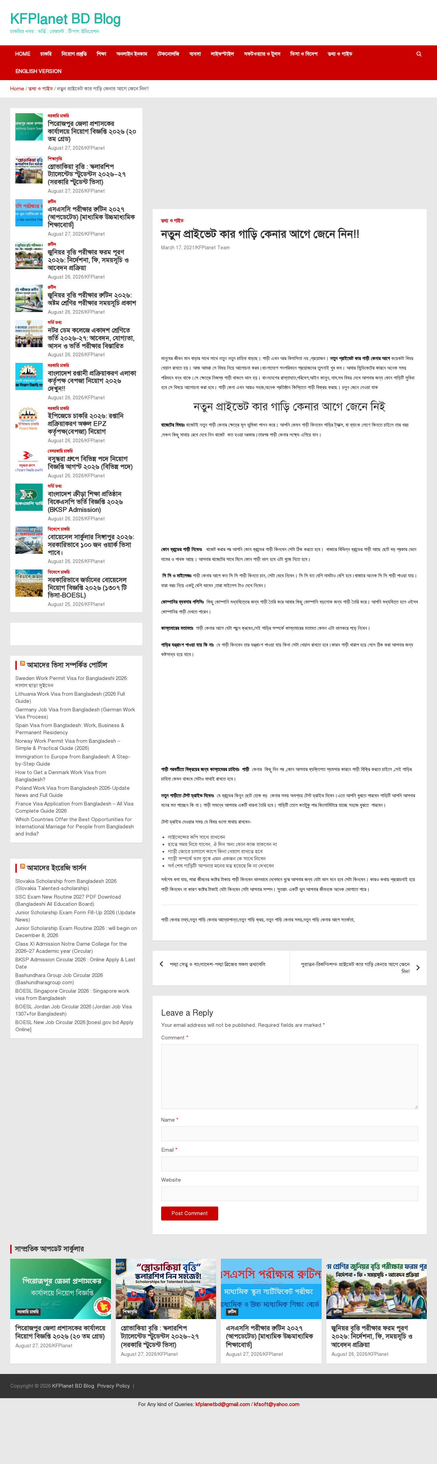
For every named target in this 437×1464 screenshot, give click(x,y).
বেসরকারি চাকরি (60, 451)
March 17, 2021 (178, 248)
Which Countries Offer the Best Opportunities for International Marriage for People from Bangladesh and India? (74, 826)
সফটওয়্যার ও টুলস (262, 54)
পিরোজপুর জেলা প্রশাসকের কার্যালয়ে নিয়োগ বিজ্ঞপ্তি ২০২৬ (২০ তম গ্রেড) (92, 131)
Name (170, 1120)
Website (171, 1180)
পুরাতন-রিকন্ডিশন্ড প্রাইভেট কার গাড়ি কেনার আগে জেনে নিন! (355, 968)
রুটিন (52, 201)
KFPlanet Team (213, 248)
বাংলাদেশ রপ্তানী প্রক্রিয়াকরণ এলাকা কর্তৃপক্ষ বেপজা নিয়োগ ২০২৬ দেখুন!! (92, 381)
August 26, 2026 (66, 277)
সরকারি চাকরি (58, 116)
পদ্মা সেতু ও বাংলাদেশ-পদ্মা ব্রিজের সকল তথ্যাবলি (217, 964)
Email (169, 1150)
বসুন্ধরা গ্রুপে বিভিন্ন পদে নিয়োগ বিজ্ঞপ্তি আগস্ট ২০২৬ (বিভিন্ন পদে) (90, 463)
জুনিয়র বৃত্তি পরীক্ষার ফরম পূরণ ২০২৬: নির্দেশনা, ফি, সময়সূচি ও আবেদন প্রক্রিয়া (88, 260)
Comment (174, 1038)
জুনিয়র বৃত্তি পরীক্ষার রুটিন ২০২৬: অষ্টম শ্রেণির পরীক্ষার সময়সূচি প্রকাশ (92, 299)
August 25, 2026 (66, 604)
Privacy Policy (113, 1386)
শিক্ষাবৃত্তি (55, 159)
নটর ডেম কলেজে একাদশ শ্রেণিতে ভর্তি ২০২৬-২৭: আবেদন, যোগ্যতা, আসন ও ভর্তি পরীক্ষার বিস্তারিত (91, 338)
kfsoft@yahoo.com (276, 1404)
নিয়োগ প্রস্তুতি (74, 54)
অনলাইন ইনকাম (131, 54)
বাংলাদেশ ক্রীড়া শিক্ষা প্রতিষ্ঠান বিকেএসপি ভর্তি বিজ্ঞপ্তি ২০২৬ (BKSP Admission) (85, 502)
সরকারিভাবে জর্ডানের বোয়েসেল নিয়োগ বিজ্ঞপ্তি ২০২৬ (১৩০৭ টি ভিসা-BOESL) (87, 588)
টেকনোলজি (168, 54)
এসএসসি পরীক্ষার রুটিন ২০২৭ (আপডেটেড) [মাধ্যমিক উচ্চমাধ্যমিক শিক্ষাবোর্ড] (91, 217)
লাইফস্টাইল (222, 54)
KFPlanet (95, 148)
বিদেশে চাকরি (59, 529)
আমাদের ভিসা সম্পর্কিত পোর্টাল (67, 665)
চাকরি (46, 54)
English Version (38, 71)
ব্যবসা (195, 54)
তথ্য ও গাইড (340, 54)
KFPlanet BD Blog (65, 19)
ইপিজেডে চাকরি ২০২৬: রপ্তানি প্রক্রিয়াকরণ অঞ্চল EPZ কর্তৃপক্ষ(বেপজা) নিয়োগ (86, 423)
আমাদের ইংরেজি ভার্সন (56, 868)
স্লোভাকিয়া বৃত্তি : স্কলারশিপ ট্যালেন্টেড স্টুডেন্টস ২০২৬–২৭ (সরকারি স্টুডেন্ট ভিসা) (87, 174)
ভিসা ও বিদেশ (304, 54)
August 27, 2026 (66, 148)
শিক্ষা (101, 54)
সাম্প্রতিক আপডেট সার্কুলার (49, 1249)
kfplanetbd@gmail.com (223, 1404)
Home (22, 54)
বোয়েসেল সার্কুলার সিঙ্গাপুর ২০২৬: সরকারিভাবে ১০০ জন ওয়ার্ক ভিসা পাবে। (91, 545)
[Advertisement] (290, 158)
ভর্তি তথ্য (55, 322)
